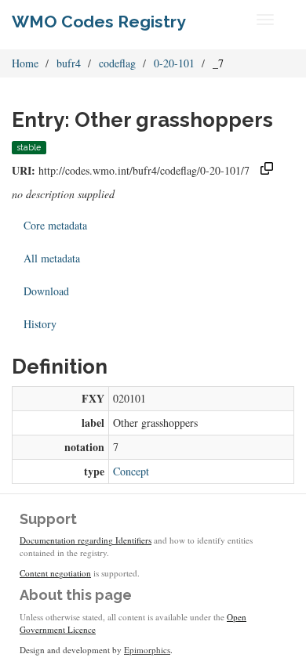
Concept (131, 471)
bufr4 (68, 63)
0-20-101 (174, 63)
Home (25, 63)
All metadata (52, 258)
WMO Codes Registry (99, 21)
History (40, 323)
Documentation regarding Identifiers (85, 540)
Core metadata (55, 225)
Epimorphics (147, 650)
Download (46, 291)
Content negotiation (55, 573)
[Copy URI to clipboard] (266, 170)
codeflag (117, 63)
